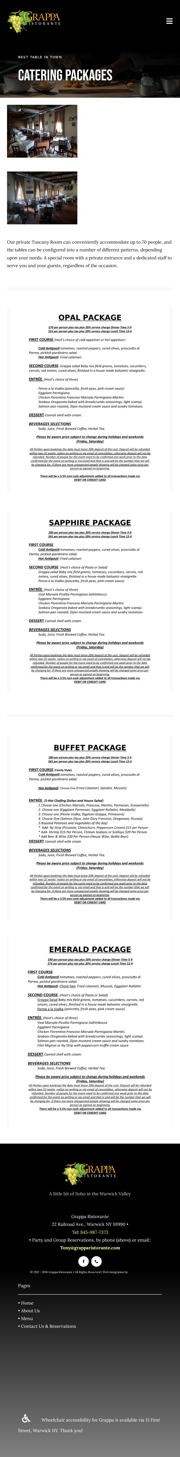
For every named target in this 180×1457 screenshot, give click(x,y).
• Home (26, 1303)
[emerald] (90, 939)
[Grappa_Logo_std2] (34, 11)
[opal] (90, 306)
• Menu (25, 1318)
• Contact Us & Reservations (47, 1326)
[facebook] (83, 1261)
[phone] (96, 1261)
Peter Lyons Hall (139, 1272)
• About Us (29, 1310)
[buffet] (90, 735)
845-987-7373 (94, 1232)
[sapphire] (90, 510)
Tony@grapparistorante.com (90, 1248)
